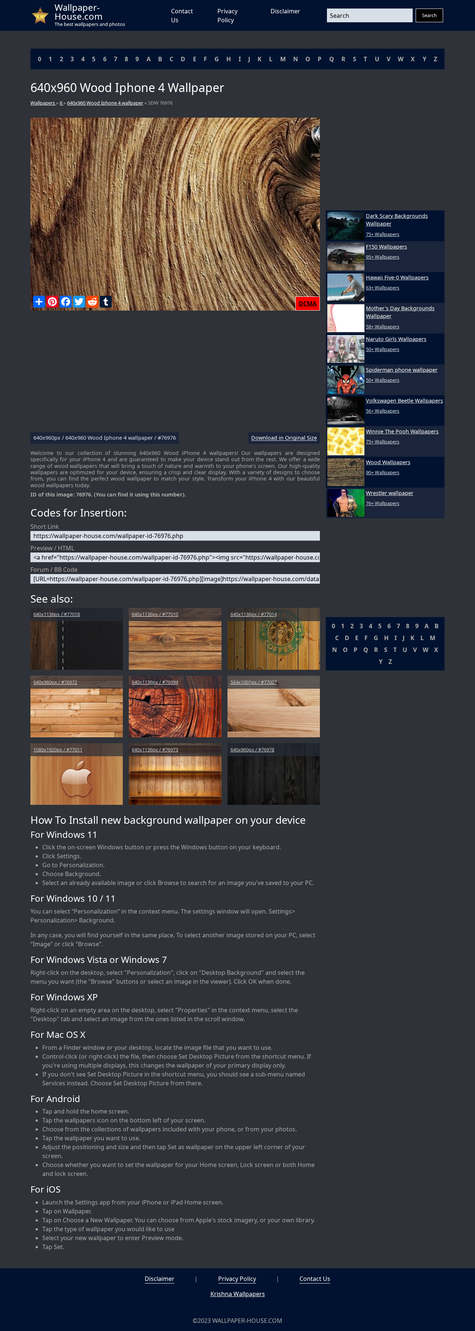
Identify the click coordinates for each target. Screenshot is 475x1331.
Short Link (44, 526)
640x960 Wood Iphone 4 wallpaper (105, 102)
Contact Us (314, 1279)
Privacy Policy (237, 1279)
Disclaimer (285, 11)
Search (429, 15)
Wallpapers (43, 102)
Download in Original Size (284, 438)
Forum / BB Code (54, 569)
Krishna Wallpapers (237, 1294)
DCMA (308, 303)
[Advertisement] (175, 374)
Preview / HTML (52, 548)
